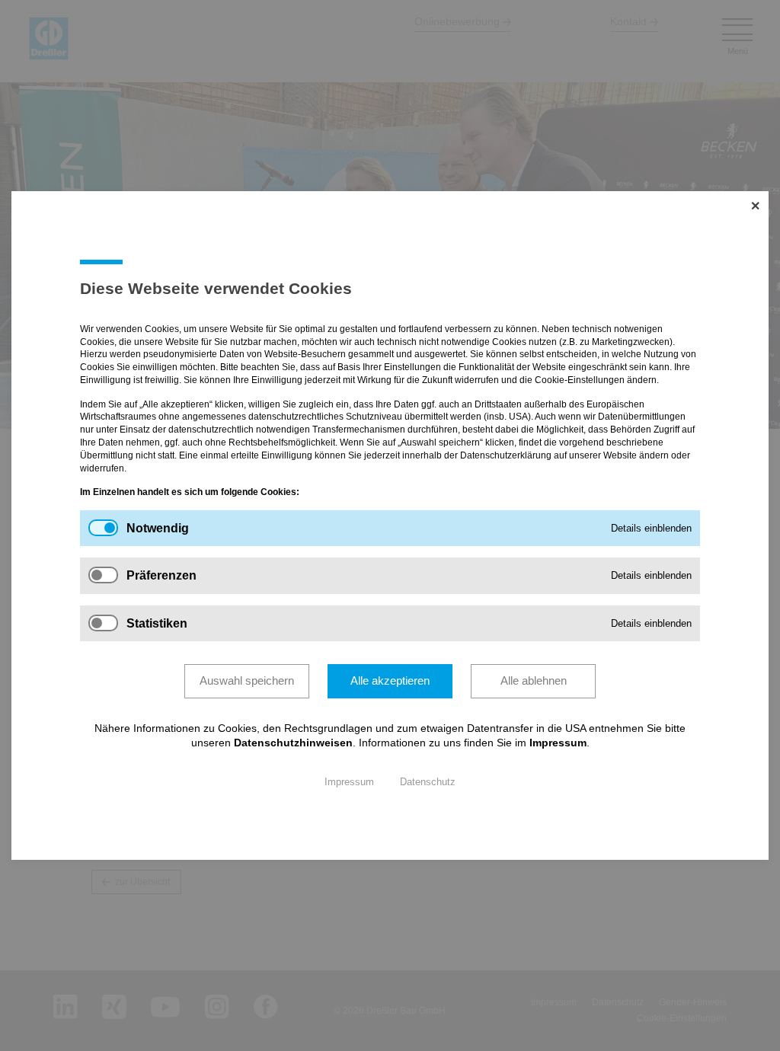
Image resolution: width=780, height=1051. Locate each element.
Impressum (558, 742)
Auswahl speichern (247, 680)
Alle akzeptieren (390, 680)
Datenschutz (428, 781)
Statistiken (156, 623)
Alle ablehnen (533, 680)
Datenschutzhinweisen (293, 742)
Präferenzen (161, 576)
